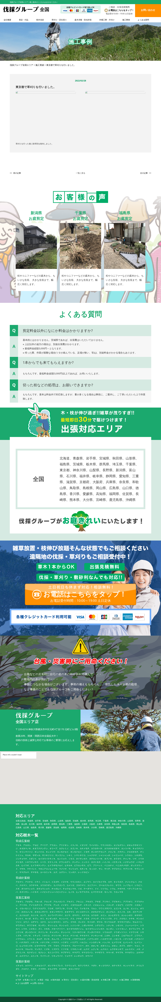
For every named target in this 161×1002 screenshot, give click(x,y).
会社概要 (7, 19)
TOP (19, 979)
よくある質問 (143, 19)
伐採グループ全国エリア (77, 999)
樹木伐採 (40, 19)
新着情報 (136, 979)
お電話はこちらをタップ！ (121, 10)
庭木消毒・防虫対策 (83, 19)
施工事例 (126, 19)
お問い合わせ (38, 983)
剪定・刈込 (23, 19)
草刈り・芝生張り (59, 19)
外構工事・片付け (106, 19)
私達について (30, 979)
